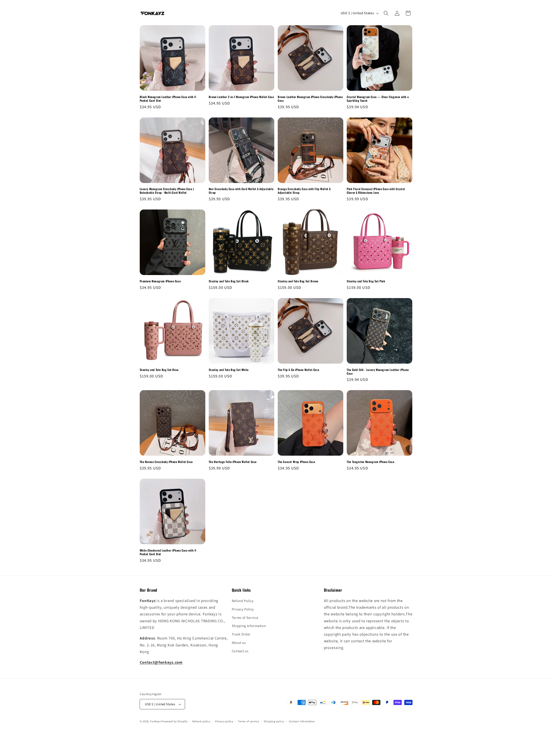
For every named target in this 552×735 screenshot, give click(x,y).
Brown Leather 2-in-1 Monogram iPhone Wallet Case (241, 97)
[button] (386, 13)
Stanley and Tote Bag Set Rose (159, 370)
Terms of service (248, 721)
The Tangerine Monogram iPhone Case (370, 462)
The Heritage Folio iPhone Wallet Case (233, 462)
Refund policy (201, 721)
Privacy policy (224, 721)
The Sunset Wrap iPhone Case (296, 462)
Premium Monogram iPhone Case (160, 281)
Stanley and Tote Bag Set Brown (298, 281)
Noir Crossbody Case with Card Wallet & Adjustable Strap (241, 190)
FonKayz (155, 721)
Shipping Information (249, 626)
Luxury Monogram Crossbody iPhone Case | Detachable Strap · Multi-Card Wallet (167, 190)
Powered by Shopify (175, 721)
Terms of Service (245, 617)
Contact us (240, 651)
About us (239, 642)
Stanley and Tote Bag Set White (229, 370)
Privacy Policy (243, 609)
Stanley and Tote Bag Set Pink (366, 281)
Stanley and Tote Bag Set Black (229, 281)
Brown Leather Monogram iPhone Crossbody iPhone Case (310, 98)
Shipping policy (274, 721)
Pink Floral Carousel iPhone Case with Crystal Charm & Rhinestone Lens (376, 190)
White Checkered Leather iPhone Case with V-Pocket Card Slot (168, 552)
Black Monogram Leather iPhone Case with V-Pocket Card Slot (168, 98)
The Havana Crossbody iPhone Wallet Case (166, 462)
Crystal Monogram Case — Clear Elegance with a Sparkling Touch (378, 98)
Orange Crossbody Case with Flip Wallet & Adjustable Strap (304, 190)
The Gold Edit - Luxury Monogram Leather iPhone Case (378, 371)
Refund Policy (243, 601)
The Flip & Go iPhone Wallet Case (298, 370)
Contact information (302, 721)
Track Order (241, 634)
